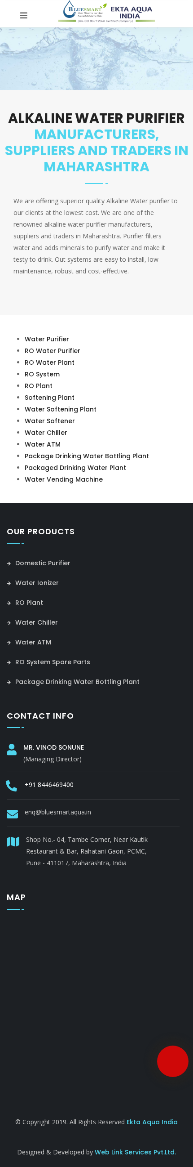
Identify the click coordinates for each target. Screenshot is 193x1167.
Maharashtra (108, 1133)
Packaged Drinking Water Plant (75, 467)
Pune (71, 1133)
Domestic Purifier (41, 563)
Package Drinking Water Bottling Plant (87, 456)
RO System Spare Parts (51, 661)
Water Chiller (46, 432)
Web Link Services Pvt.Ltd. (135, 1152)
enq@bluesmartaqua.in (58, 812)
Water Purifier (47, 339)
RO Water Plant (50, 362)
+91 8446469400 (49, 784)
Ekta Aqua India (152, 1122)
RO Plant (39, 385)
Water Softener (50, 420)
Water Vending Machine (64, 479)
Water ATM (43, 444)
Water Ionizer (36, 582)
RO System (42, 374)
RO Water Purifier (52, 350)
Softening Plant (50, 397)
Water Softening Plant (60, 409)
